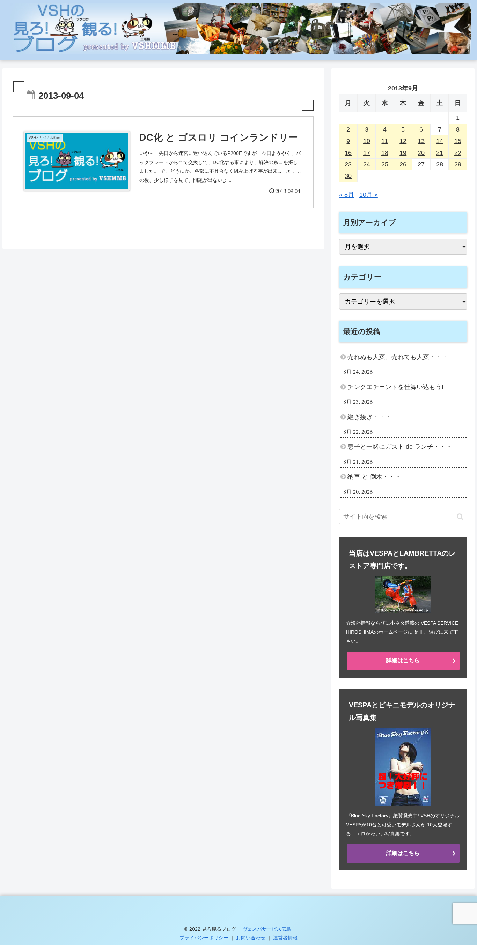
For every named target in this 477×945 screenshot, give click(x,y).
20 (421, 152)
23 (348, 164)
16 (348, 152)
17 (366, 152)
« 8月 (346, 194)
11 (384, 140)
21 (439, 152)
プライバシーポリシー (203, 937)
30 (348, 175)
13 (421, 140)
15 (457, 140)
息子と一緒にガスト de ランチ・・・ (399, 446)
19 (402, 152)
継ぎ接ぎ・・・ (369, 417)
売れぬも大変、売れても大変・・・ (397, 357)
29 (457, 164)
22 (457, 152)
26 (402, 164)
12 (402, 140)
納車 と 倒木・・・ (374, 476)
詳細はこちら (403, 660)
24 (366, 164)
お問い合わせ (250, 937)
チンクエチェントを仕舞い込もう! (395, 387)
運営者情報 (285, 937)
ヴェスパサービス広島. (267, 929)
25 (384, 164)
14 (439, 140)
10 (366, 140)
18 (384, 152)
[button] (460, 517)
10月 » (368, 194)
